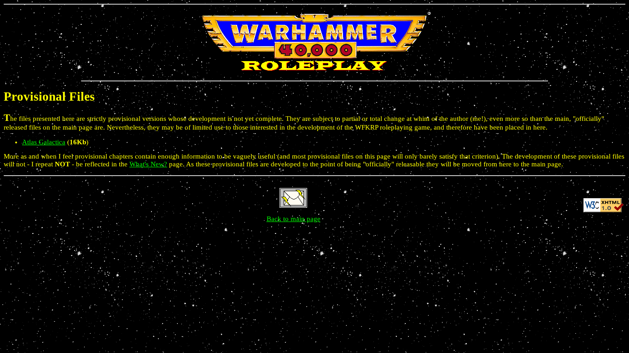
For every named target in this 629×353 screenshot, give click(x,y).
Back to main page (293, 218)
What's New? (148, 164)
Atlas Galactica (43, 142)
